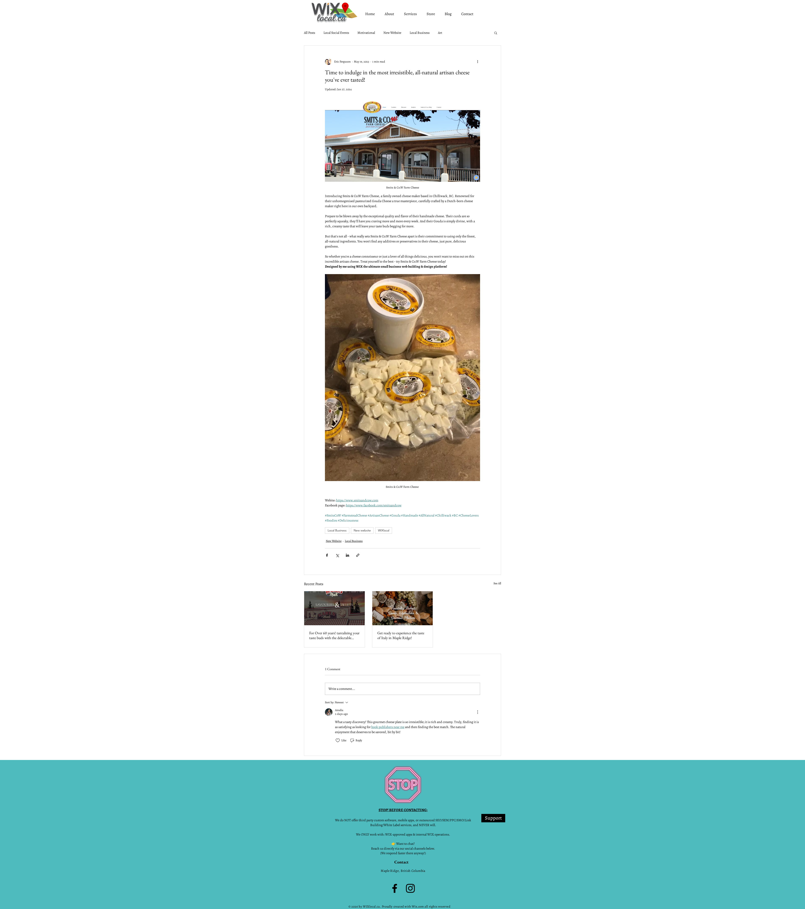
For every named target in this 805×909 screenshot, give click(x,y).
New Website (392, 33)
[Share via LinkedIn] (347, 555)
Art (440, 33)
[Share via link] (358, 555)
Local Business (420, 33)
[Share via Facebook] (327, 555)
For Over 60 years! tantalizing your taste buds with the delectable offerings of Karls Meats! (334, 635)
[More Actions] (477, 712)
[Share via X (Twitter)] (337, 555)
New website (362, 530)
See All (497, 583)
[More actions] (477, 61)
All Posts (309, 33)
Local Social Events (336, 33)
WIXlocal (383, 530)
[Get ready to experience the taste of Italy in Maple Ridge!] (402, 608)
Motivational (366, 33)
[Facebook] (395, 888)
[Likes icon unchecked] (337, 740)
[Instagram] (410, 888)
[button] (496, 32)
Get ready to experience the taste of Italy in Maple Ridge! (400, 635)
